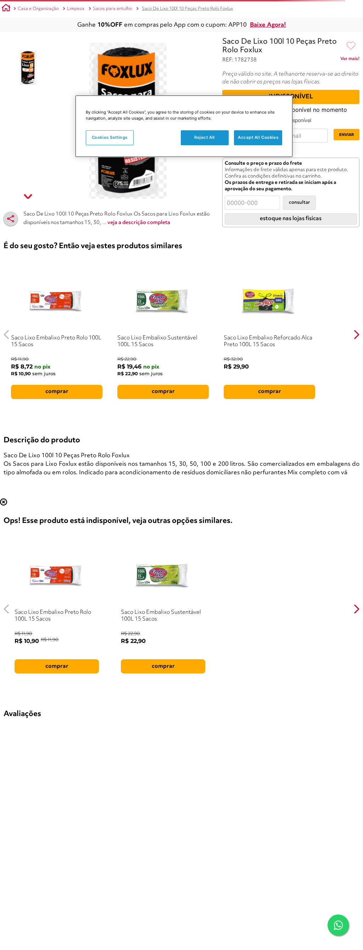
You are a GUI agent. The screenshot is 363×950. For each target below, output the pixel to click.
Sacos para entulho (112, 8)
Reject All (204, 137)
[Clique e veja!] (349, 60)
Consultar (299, 202)
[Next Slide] (356, 334)
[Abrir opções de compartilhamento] (11, 219)
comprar (56, 391)
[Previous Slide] (6, 334)
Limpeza (75, 8)
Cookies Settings (110, 137)
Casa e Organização (38, 8)
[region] (184, 126)
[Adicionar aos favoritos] (350, 46)
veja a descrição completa (138, 222)
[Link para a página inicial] (6, 9)
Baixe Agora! (268, 25)
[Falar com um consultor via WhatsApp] (338, 925)
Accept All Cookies (258, 137)
